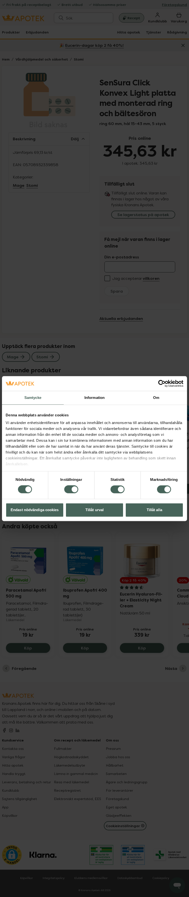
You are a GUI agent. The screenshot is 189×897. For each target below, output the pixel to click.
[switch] (71, 489)
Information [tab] (94, 397)
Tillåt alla (154, 510)
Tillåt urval (94, 510)
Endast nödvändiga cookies (35, 510)
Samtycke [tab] (32, 397)
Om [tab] (156, 397)
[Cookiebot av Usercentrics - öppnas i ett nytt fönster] (161, 383)
